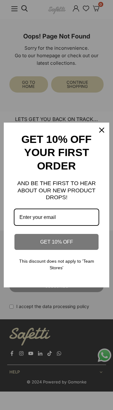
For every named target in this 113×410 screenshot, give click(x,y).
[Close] (101, 130)
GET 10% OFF (56, 242)
